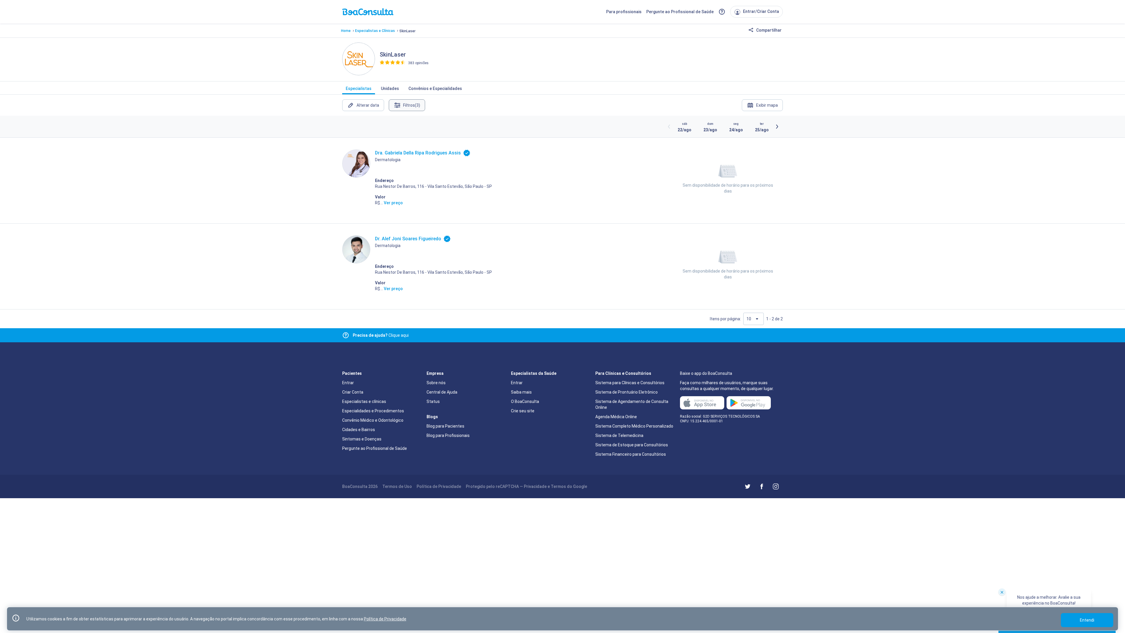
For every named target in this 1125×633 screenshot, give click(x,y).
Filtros (411, 105)
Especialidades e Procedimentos (373, 411)
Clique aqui (381, 335)
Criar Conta (352, 392)
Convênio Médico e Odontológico (372, 420)
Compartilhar (768, 30)
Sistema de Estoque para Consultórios (631, 445)
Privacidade (535, 486)
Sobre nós (436, 382)
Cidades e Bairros (358, 429)
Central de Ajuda (442, 392)
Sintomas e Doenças (361, 439)
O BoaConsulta (525, 401)
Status (433, 401)
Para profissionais (624, 11)
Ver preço (393, 202)
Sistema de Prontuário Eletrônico (626, 392)
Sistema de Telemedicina (619, 435)
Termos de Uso (397, 486)
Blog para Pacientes (445, 426)
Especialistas (358, 88)
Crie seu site (522, 411)
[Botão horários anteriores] (669, 126)
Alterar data (368, 105)
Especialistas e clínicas (364, 401)
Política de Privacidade (439, 486)
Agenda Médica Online (616, 416)
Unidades (390, 88)
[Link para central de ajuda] (345, 335)
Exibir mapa (767, 105)
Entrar (348, 382)
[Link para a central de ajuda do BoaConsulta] (721, 11)
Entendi (1087, 620)
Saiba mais (521, 392)
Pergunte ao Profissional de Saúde (680, 11)
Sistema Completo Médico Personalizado (634, 426)
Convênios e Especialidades (435, 88)
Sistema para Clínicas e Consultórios (629, 382)
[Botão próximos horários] (777, 126)
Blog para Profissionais (448, 435)
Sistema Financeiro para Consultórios (630, 454)
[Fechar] (1001, 591)
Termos (558, 486)
